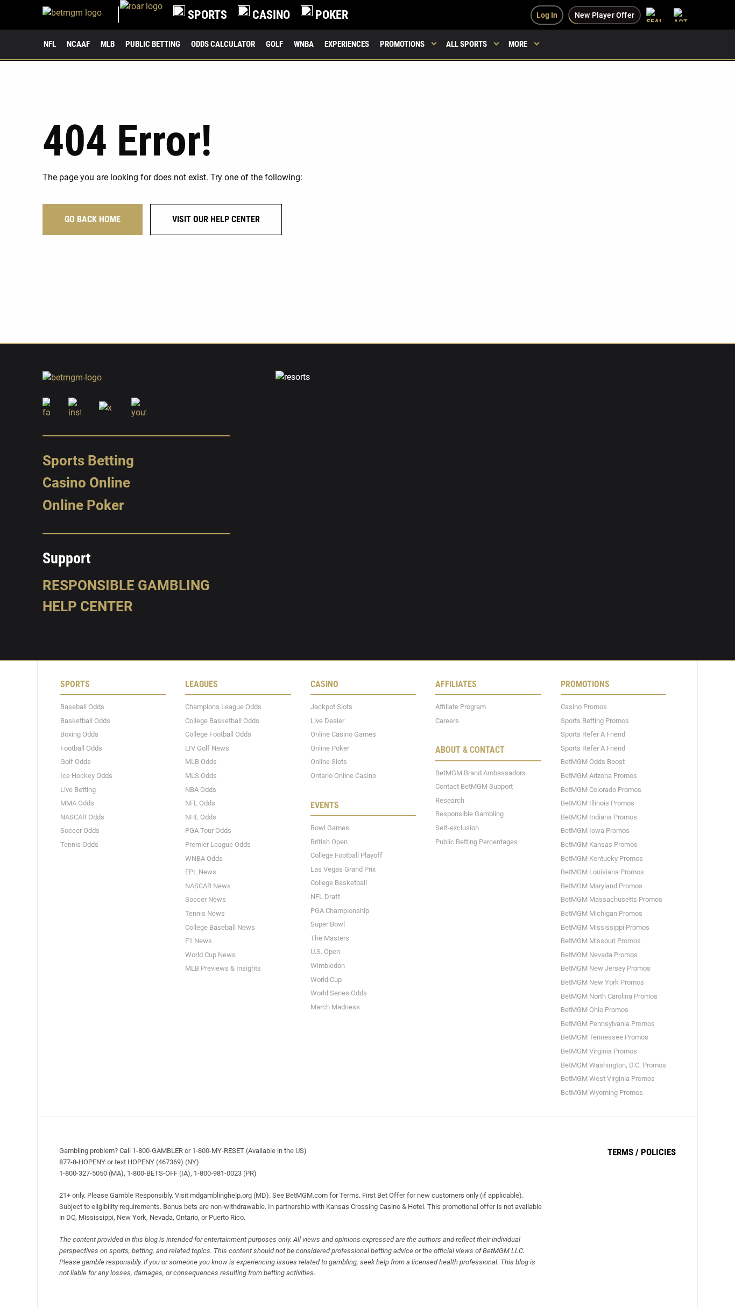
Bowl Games (329, 828)
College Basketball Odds (222, 720)
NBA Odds (200, 789)
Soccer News (205, 899)
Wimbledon (327, 965)
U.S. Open (325, 952)
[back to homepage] (141, 15)
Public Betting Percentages (476, 841)
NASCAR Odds (82, 816)
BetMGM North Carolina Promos (609, 996)
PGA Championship (339, 910)
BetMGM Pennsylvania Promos (608, 1023)
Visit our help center (216, 219)
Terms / (623, 1152)
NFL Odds (200, 803)
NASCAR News (208, 885)
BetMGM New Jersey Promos (606, 968)
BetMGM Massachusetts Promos (611, 899)
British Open (329, 841)
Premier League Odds (218, 844)
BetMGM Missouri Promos (601, 941)
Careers (447, 720)
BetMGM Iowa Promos (595, 830)
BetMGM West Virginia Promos (608, 1078)
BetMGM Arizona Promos (599, 776)
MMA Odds (77, 803)
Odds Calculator (223, 44)
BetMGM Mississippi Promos (605, 927)
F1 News (198, 941)
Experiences (346, 44)
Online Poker (83, 505)
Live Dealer (327, 720)
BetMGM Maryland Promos (601, 885)
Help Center (88, 606)
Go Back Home (93, 219)
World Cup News (210, 954)
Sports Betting (88, 460)
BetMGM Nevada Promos (599, 954)
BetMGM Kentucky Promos (602, 858)
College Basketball (338, 883)
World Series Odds (338, 993)
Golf (274, 44)
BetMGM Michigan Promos (601, 913)
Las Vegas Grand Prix (343, 869)
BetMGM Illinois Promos (597, 803)
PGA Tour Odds (208, 830)
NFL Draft (325, 897)
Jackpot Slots (331, 707)
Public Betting (152, 44)
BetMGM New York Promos (602, 982)
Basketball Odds (85, 720)
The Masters (329, 938)
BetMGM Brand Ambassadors (480, 772)
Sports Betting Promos (595, 720)
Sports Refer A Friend (593, 734)
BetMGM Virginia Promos (599, 1051)
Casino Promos (584, 707)
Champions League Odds (223, 707)
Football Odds (81, 748)
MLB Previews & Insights (223, 968)
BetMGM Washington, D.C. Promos (613, 1064)
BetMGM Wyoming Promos (602, 1092)
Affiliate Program (460, 707)
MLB (108, 44)
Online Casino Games (343, 734)
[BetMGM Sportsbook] (81, 15)
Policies (658, 1152)
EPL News (200, 872)
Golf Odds (75, 762)
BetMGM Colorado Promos (601, 789)
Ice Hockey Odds (86, 776)
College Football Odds (218, 734)
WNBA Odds (204, 858)
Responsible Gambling (126, 585)
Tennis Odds (79, 844)
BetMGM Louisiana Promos (602, 872)
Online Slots (328, 762)
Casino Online (86, 483)
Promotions (402, 44)
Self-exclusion (457, 828)
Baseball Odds (82, 707)
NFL (50, 44)
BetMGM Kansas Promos (599, 844)
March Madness (335, 1006)
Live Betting (78, 789)
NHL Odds (200, 816)
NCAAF (78, 44)
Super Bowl (327, 924)
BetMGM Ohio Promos (594, 1010)
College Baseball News (220, 927)
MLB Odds (201, 762)
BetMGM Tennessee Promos (604, 1037)
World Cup (326, 979)
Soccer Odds (80, 830)
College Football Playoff (346, 855)
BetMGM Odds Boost (593, 762)
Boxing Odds (79, 734)
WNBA (304, 44)
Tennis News (205, 913)
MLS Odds (201, 776)
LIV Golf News (207, 748)
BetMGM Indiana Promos (599, 816)
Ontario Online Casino (343, 776)
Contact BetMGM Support (474, 786)
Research (449, 800)
